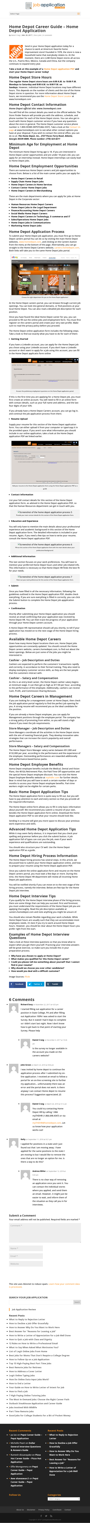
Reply (75, 1006)
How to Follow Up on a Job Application (29, 1359)
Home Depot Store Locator (57, 96)
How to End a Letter (20, 1383)
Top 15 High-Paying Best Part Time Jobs (30, 1363)
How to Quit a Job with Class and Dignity (30, 1339)
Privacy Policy (43, 1510)
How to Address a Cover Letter (25, 1371)
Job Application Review (24, 1309)
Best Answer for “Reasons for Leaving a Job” (32, 1331)
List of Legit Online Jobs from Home (28, 1351)
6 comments (47, 35)
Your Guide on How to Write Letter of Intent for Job (36, 1387)
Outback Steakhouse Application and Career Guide (35, 1403)
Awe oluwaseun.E (20, 1478)
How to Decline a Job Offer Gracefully (28, 1323)
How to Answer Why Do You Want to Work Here (34, 1327)
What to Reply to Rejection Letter (27, 1319)
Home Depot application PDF (59, 69)
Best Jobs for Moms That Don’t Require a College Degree (39, 1355)
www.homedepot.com (49, 108)
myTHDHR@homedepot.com (46, 1122)
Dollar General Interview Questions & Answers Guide (26, 1447)
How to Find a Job (18, 1391)
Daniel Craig (15, 35)
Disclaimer (31, 1510)
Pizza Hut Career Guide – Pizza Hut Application (26, 1458)
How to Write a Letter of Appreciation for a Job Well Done (40, 1335)
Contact (68, 1510)
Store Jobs (37, 35)
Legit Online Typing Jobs (22, 1375)
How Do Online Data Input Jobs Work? (29, 1379)
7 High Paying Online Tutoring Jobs (27, 1395)
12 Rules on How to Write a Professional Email (33, 1343)
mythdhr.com (52, 777)
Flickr (27, 976)
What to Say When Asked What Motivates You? (34, 1347)
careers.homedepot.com (66, 247)
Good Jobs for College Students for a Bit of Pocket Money (39, 1415)
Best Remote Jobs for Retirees (25, 1367)
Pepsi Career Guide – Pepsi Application (24, 1470)
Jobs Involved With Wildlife (23, 1407)
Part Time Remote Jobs (21, 1411)
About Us (20, 1510)
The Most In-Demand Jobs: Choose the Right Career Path (39, 1399)
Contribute (57, 1510)
